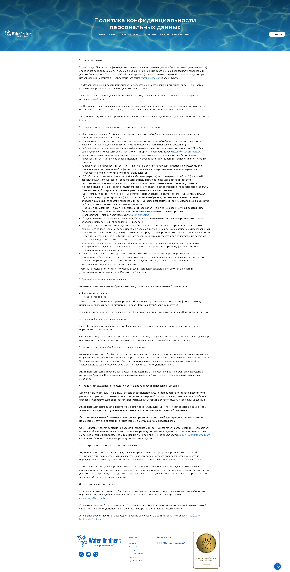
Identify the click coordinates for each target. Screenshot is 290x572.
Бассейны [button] (134, 34)
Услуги (133, 543)
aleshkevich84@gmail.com (195, 435)
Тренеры (164, 34)
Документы (135, 560)
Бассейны (134, 546)
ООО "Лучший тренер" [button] (171, 543)
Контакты (177, 34)
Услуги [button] (112, 34)
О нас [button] (188, 34)
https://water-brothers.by (186, 151)
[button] (277, 34)
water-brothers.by (151, 78)
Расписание (150, 34)
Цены (123, 34)
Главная (101, 34)
